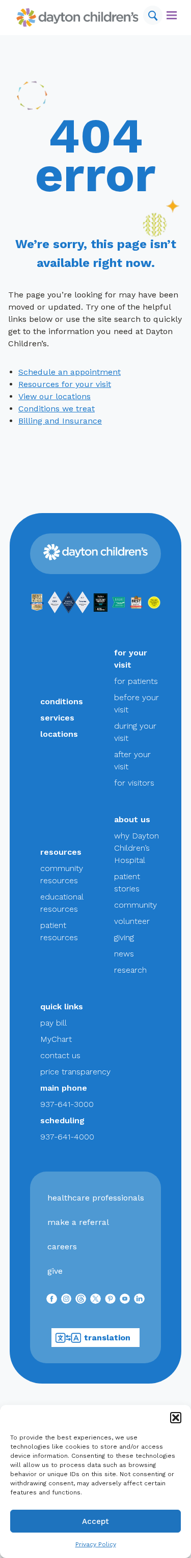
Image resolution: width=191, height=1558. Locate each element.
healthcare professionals (95, 1198)
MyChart (56, 1039)
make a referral (78, 1222)
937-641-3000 (67, 1104)
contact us (60, 1055)
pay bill (53, 1023)
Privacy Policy (95, 1544)
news (124, 953)
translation (107, 1337)
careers (62, 1246)
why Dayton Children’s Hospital (136, 848)
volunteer (132, 921)
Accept (95, 1521)
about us (132, 819)
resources (60, 852)
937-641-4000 (67, 1137)
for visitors (134, 783)
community (135, 905)
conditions (61, 701)
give (55, 1271)
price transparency (75, 1071)
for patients (136, 681)
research (130, 970)
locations (59, 734)
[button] (176, 1418)
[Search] (152, 15)
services (57, 718)
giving (124, 937)
